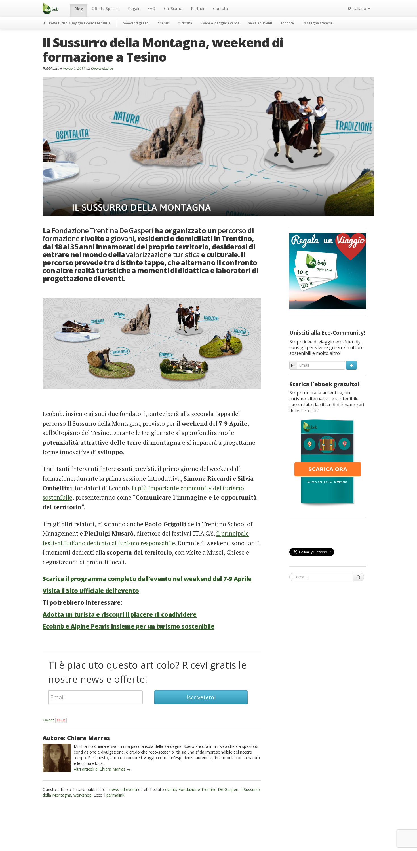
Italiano (359, 8)
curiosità (185, 23)
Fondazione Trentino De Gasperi (208, 789)
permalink (115, 795)
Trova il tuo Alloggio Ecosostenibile (78, 23)
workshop (82, 795)
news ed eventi (260, 23)
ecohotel (288, 23)
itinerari (163, 23)
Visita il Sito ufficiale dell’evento (91, 591)
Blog (78, 8)
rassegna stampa (317, 23)
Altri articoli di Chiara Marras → (102, 769)
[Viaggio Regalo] (327, 270)
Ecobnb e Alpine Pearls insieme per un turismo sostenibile (128, 626)
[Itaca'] (327, 462)
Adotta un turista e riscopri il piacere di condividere (120, 614)
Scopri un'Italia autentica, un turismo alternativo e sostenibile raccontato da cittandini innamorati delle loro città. (326, 402)
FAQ (151, 8)
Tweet (48, 720)
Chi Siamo (173, 8)
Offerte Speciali (105, 8)
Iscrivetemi (201, 697)
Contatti (220, 8)
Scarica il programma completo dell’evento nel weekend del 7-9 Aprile (147, 579)
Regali (133, 8)
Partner (198, 8)
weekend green (135, 23)
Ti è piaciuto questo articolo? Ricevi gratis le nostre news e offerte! (147, 672)
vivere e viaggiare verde (220, 23)
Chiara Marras (102, 68)
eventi (170, 789)
